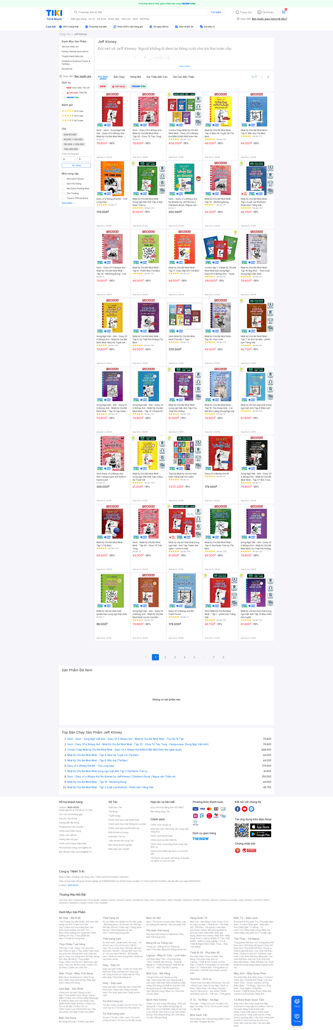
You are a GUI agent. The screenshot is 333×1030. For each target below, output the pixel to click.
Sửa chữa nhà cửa (161, 980)
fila (96, 902)
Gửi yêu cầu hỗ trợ (68, 818)
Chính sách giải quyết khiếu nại (123, 828)
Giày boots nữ (114, 974)
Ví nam (106, 1017)
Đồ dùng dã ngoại (254, 945)
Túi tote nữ (121, 1007)
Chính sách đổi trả (68, 835)
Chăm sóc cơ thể (74, 998)
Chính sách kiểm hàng (70, 831)
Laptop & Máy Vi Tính (213, 938)
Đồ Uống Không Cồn (164, 1014)
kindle (197, 900)
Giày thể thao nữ (259, 962)
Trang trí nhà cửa (154, 977)
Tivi (241, 930)
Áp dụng (76, 165)
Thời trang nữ (111, 917)
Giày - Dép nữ (111, 965)
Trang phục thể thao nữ (245, 942)
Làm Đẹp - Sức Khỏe (71, 988)
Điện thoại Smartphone (70, 977)
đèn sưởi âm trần (248, 1023)
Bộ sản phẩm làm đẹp (77, 1010)
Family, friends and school (75, 51)
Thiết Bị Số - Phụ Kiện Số (205, 952)
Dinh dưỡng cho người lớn (77, 932)
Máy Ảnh (260, 994)
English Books (207, 1021)
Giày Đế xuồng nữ (122, 977)
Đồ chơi (90, 921)
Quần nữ (123, 921)
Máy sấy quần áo (249, 932)
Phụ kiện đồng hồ (160, 949)
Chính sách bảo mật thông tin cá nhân (127, 824)
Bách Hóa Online (156, 999)
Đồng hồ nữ (163, 946)
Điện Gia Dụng (67, 1017)
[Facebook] (237, 809)
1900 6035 (72, 885)
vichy (90, 902)
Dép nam (118, 989)
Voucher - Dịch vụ (201, 978)
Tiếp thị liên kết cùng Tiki (121, 840)
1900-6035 (73, 807)
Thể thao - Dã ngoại (204, 927)
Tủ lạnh (243, 924)
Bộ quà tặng (161, 1017)
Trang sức (151, 946)
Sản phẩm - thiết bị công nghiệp (210, 939)
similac (248, 900)
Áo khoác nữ (126, 924)
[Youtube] (244, 809)
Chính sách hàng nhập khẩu (73, 843)
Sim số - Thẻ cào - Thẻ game (215, 994)
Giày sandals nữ (120, 971)
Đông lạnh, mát (80, 953)
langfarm (74, 902)
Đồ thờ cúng (158, 991)
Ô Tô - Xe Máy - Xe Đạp (204, 999)
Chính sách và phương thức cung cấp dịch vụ (169, 845)
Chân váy (124, 927)
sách (135, 18)
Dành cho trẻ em (74, 962)
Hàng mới (135, 76)
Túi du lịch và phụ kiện (164, 921)
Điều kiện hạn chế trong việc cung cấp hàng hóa (170, 830)
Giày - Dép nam (112, 983)
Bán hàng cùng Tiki (160, 811)
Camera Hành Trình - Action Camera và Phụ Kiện (253, 983)
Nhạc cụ (170, 991)
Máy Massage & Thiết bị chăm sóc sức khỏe (79, 999)
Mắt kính (173, 934)
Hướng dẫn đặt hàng (69, 822)
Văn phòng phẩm (215, 1019)
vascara (63, 900)
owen (112, 900)
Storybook (67, 68)
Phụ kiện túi (134, 1007)
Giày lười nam (109, 987)
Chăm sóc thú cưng (156, 1003)
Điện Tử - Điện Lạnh (246, 917)
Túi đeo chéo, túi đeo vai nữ (116, 1005)
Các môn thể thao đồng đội (253, 956)
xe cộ (91, 18)
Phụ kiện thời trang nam (164, 935)
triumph (177, 900)
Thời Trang (216, 921)
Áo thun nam (109, 942)
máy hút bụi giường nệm (252, 1016)
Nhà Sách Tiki (198, 1015)
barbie (104, 900)
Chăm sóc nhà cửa (78, 967)
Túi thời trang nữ (113, 1001)
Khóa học (216, 982)
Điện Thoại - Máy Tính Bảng (76, 973)
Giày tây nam (124, 987)
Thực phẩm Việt (85, 951)
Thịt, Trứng (74, 948)
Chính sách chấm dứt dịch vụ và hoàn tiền (169, 852)
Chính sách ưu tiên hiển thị (164, 840)
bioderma (138, 900)
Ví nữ (134, 1005)
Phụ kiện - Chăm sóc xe (202, 1003)
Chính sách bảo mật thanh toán (123, 820)
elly (146, 900)
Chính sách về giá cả (161, 824)
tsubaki (104, 902)
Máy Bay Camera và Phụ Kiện (252, 992)
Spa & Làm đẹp (211, 985)
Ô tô (207, 1006)
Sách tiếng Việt (197, 1019)
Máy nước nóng (252, 930)
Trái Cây (63, 948)
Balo (148, 921)
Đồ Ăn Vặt (157, 1012)
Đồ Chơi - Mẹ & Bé (70, 917)
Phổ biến (103, 76)
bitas (266, 900)
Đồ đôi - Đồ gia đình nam (125, 951)
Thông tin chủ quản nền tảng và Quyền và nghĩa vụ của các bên (170, 859)
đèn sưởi (249, 1003)
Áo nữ (105, 921)
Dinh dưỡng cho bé (74, 930)
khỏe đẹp (113, 18)
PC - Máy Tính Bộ (160, 967)
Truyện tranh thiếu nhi (72, 56)
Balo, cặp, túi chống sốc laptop (166, 923)
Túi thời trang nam (114, 1013)
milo (152, 900)
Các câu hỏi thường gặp (71, 814)
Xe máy (199, 1006)
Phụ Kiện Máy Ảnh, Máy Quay (248, 977)
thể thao (144, 18)
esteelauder (80, 900)
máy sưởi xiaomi (256, 1014)
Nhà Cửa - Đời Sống (158, 973)
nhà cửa (126, 18)
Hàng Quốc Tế (198, 917)
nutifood (187, 900)
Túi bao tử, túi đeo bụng (129, 1020)
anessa (224, 900)
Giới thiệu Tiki (115, 807)
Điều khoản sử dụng (118, 832)
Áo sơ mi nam (122, 945)
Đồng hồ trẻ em (178, 949)
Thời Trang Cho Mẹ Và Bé (71, 921)
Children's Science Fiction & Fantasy (76, 62)
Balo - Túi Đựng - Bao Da (252, 985)
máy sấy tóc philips (255, 1006)
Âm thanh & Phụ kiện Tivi (246, 921)
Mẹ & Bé (209, 932)
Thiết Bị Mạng (163, 964)
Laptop (174, 967)
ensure (120, 900)
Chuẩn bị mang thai (74, 938)
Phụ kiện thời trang (157, 930)
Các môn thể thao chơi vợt (253, 957)
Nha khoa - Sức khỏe (208, 991)
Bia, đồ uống (70, 959)
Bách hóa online (205, 935)
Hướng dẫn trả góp (68, 839)
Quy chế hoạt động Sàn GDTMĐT (167, 807)
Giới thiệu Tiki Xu (116, 836)
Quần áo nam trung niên (121, 956)
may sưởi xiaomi (249, 1012)
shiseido (63, 902)
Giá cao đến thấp (183, 76)
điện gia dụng (78, 18)
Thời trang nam (112, 938)
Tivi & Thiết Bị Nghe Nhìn (207, 942)
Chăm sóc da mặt (68, 992)
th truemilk (94, 900)
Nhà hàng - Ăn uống (206, 988)
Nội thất (161, 982)
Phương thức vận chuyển (71, 826)
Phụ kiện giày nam (118, 992)
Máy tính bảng (73, 982)
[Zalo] (251, 809)
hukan (83, 902)
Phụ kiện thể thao (253, 948)
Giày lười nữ (128, 974)
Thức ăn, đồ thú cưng (75, 964)
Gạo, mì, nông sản (75, 956)
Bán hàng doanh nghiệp (120, 845)
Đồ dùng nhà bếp (67, 1021)
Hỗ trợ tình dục (84, 1009)
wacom (214, 900)
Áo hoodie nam (116, 948)
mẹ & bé (101, 18)
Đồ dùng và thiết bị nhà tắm (166, 985)
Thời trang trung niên (119, 932)
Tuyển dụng (114, 815)
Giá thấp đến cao (157, 76)
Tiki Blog (112, 811)
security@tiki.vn (84, 851)
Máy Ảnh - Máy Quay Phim (250, 973)
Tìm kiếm (216, 12)
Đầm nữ (114, 921)
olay (241, 900)
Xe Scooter (217, 1006)
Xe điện (219, 1003)
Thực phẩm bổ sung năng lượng (254, 963)
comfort (258, 900)
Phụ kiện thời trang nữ (157, 934)
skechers (161, 900)
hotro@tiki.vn (84, 847)
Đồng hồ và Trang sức (159, 942)
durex (128, 900)
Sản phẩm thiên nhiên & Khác (76, 1002)
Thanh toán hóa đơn (200, 982)
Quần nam (122, 942)
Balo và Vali (153, 917)
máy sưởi (238, 1003)
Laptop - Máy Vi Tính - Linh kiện (166, 955)
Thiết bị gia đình (86, 1021)
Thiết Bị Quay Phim (251, 991)
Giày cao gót (109, 969)
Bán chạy (119, 76)
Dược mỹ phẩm (86, 1012)
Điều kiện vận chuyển (119, 849)
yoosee (233, 900)
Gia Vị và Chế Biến (161, 1009)
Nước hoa (70, 1009)
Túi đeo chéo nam (120, 1017)
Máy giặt (243, 927)
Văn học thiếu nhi (70, 46)
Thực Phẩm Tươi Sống (72, 944)
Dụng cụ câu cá (248, 953)
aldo (170, 900)
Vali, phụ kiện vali (177, 924)
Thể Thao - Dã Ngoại (246, 938)
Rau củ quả (69, 951)
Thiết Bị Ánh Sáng (253, 980)
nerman (205, 900)
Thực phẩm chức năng (76, 995)
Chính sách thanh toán (162, 836)
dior (71, 900)
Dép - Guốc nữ (124, 969)
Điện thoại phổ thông (75, 980)
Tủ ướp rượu (265, 932)
